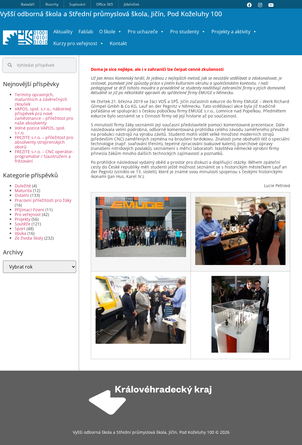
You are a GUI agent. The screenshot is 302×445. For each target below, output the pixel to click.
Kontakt (118, 43)
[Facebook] (249, 5)
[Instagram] (260, 5)
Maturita (23, 190)
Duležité (23, 186)
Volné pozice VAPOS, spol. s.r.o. (40, 130)
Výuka (20, 233)
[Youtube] (271, 5)
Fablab (85, 31)
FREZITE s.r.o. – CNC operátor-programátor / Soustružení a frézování (44, 156)
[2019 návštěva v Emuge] (141, 255)
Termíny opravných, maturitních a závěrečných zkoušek (41, 99)
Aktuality (63, 31)
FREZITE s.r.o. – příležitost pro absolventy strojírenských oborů (44, 142)
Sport (20, 228)
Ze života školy (29, 238)
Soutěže (22, 224)
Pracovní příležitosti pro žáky (43, 200)
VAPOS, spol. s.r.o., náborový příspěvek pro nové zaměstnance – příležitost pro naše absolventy (44, 116)
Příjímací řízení (29, 209)
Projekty (22, 219)
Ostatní (22, 195)
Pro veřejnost (28, 214)
